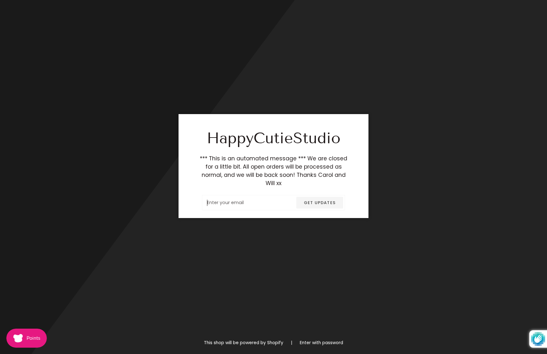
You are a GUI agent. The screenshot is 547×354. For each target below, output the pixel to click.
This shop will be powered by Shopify (244, 343)
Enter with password (321, 343)
